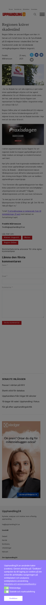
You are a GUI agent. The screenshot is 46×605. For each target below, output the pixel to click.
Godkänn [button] (13, 598)
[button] (33, 598)
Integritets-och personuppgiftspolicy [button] (20, 584)
